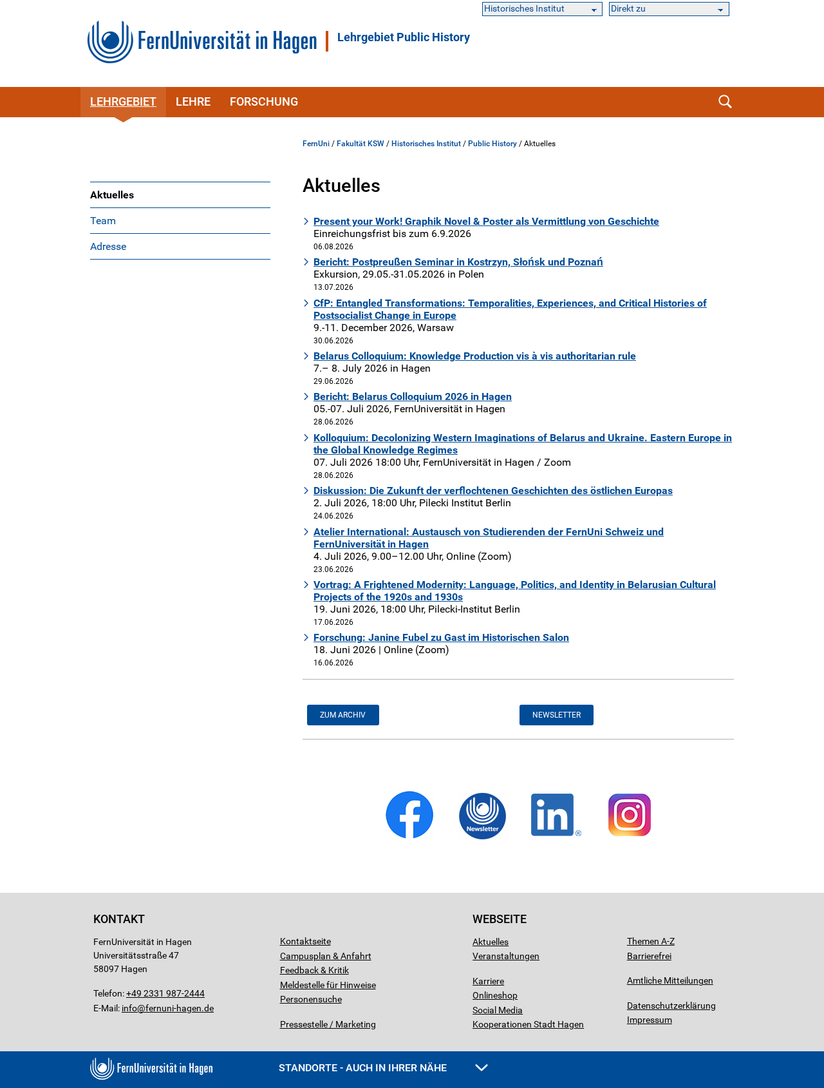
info (129, 1008)
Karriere (488, 981)
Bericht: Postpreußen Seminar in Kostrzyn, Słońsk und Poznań (458, 262)
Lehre (193, 101)
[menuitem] (180, 194)
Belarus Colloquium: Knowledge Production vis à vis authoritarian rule (475, 356)
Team (103, 221)
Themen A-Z (651, 941)
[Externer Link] (409, 836)
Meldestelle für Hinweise (328, 985)
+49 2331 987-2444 (165, 993)
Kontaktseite (305, 941)
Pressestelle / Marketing (328, 1024)
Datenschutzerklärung (671, 1005)
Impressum (649, 1020)
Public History (492, 143)
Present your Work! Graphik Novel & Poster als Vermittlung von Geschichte (486, 221)
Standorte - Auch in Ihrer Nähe (364, 1068)
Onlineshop (495, 995)
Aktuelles (112, 195)
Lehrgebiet (403, 37)
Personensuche (311, 999)
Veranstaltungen (506, 956)
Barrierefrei (649, 956)
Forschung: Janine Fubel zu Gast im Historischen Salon (441, 637)
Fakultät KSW (360, 143)
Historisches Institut (426, 143)
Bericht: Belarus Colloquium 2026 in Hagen (413, 396)
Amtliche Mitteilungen (670, 980)
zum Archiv (343, 715)
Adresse (108, 246)
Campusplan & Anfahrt (325, 956)
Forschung (264, 101)
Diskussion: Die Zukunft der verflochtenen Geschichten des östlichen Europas (493, 490)
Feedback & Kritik (314, 970)
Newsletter (556, 715)
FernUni (316, 143)
